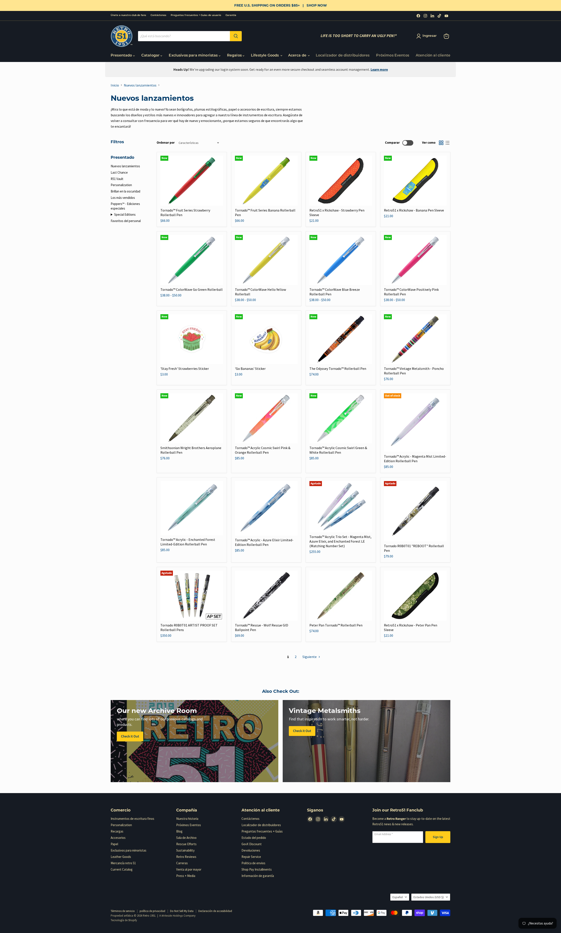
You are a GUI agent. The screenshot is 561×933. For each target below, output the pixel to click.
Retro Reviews (186, 857)
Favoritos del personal (126, 221)
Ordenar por (166, 143)
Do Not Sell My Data (182, 911)
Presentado (122, 55)
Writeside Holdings (172, 916)
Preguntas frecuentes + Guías (262, 831)
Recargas (117, 831)
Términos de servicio (123, 911)
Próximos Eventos (392, 55)
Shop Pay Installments (256, 869)
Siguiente (309, 656)
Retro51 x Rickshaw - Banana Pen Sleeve (414, 210)
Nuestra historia (187, 819)
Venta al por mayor (188, 869)
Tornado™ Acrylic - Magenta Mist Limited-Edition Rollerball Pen (415, 458)
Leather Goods (121, 857)
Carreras (182, 863)
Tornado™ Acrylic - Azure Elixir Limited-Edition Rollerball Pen (264, 542)
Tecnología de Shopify (124, 920)
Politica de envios (253, 863)
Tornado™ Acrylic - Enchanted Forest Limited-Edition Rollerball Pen (187, 541)
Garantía (230, 15)
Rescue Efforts (186, 844)
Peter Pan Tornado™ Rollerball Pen (335, 625)
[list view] (447, 143)
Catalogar (151, 55)
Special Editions (125, 214)
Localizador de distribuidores (343, 55)
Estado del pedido (253, 838)
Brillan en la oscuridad (125, 191)
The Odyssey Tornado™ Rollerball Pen (337, 368)
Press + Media (185, 876)
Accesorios (118, 838)
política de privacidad (152, 911)
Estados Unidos (429, 897)
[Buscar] (236, 36)
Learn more (379, 69)
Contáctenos (158, 15)
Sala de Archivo (186, 838)
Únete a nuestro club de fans (128, 15)
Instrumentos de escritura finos (132, 819)
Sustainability (185, 850)
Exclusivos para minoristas (193, 55)
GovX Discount (251, 844)
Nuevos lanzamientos (140, 85)
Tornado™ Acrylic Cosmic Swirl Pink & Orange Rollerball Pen (262, 450)
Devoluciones (250, 850)
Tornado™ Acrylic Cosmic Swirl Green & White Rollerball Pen (338, 450)
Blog (179, 831)
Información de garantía (257, 876)
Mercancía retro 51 (123, 863)
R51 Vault (117, 179)
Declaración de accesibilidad (215, 911)
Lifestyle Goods (265, 55)
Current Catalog (122, 869)
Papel (114, 844)
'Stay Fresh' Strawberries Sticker (184, 368)
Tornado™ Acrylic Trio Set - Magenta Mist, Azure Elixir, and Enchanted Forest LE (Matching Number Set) (340, 541)
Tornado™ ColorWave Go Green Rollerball (191, 289)
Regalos (235, 55)
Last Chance (119, 172)
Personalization (121, 185)
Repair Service (251, 857)
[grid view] (441, 143)
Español (397, 897)
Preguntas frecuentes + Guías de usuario (196, 15)
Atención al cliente (433, 55)
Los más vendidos (123, 198)
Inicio (115, 85)
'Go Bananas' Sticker (250, 368)
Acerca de (297, 55)
